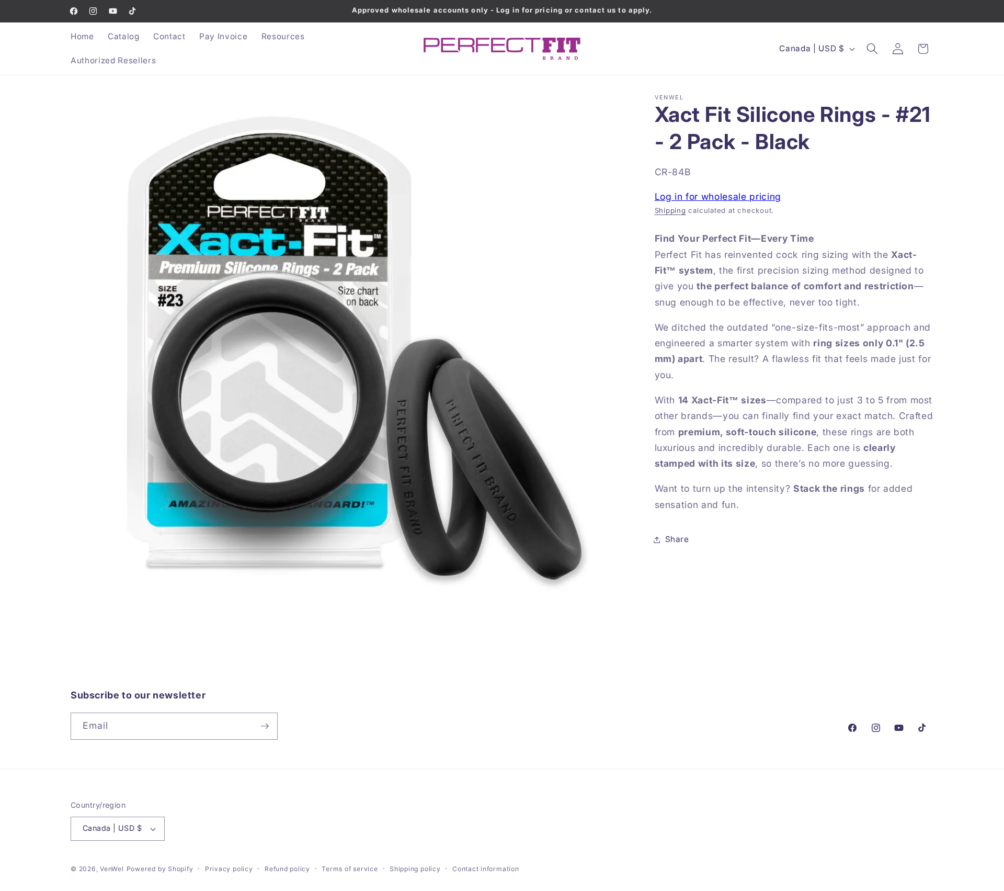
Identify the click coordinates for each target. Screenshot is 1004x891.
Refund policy (287, 869)
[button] (872, 48)
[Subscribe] (264, 726)
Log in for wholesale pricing (718, 195)
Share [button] (677, 539)
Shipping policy (415, 869)
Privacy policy (229, 869)
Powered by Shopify (160, 869)
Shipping (670, 210)
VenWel (112, 869)
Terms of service (350, 869)
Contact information (485, 869)
